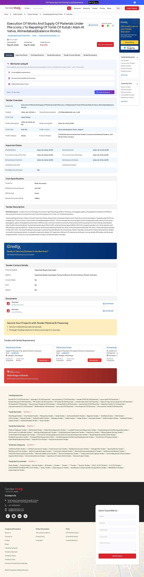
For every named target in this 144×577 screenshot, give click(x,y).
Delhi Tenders (119, 416)
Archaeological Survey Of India (52, 14)
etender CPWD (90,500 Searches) (87, 399)
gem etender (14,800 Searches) (89, 404)
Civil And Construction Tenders (37, 449)
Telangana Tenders (57, 418)
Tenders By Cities (126, 83)
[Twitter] (25, 516)
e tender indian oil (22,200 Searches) (86, 402)
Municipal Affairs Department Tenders (42, 437)
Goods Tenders (25, 465)
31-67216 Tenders (115, 465)
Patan (11, 39)
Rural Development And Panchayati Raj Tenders (113, 430)
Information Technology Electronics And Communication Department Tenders (62, 435)
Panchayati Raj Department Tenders (45, 432)
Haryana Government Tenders (58, 439)
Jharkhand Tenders (126, 418)
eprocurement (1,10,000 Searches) (63, 399)
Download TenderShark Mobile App (16, 563)
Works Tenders (13, 465)
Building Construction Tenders (79, 449)
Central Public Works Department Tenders (22, 435)
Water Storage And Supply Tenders (40, 451)
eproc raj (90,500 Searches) (109, 399)
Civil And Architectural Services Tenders (21, 453)
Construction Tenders (128, 63)
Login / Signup (132, 8)
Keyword (77, 8)
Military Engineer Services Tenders (112, 432)
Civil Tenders (125, 60)
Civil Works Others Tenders (17, 449)
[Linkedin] (20, 516)
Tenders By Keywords (128, 57)
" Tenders (64, 465)
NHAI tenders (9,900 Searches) (44, 406)
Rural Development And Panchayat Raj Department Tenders (75, 437)
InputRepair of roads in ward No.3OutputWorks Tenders (88, 468)
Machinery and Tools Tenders (18, 451)
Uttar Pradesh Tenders (31, 416)
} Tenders (57, 465)
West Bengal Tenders (15, 416)
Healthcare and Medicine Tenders (113, 451)
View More (26, 412)
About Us (8, 533)
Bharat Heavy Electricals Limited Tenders (102, 435)
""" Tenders (72, 465)
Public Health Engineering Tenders (19, 439)
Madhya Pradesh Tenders (41, 418)
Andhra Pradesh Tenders (110, 418)
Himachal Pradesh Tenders (29, 420)
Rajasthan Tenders (93, 416)
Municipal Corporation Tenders (18, 437)
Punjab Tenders (82, 418)
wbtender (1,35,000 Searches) (40, 399)
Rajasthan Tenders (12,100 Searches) (113, 404)
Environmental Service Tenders (35, 456)
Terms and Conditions (43, 533)
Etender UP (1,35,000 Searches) (19, 399)
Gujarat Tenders (33, 14)
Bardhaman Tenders (127, 97)
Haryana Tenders (25, 418)
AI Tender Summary (72, 536)
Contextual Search (72, 540)
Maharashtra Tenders (46, 416)
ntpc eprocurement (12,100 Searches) (21, 406)
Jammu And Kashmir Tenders (76, 416)
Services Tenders (37, 465)
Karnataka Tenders (95, 418)
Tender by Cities (10, 559)
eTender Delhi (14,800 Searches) (67, 404)
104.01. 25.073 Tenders (99, 465)
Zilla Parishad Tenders (35, 430)
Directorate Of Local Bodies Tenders (20, 432)
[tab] (9, 55)
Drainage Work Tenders (98, 449)
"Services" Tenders (84, 465)
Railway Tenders (126, 66)
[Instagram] (14, 516)
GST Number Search (72, 533)
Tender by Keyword (11, 552)
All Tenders (48, 465)
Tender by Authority (11, 548)
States (94, 8)
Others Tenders (126, 87)
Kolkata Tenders (126, 92)
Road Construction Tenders (58, 449)
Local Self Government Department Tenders (82, 430)
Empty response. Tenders (60, 468)
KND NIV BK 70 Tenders (115, 468)
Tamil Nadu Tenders (107, 416)
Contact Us (8, 536)
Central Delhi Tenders (127, 95)
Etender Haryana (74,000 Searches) (20, 402)
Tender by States (10, 555)
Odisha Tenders (70, 418)
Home (6, 14)
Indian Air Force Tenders (39, 439)
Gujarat (15, 39)
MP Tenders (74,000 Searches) (43, 402)
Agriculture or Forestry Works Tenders (59, 456)
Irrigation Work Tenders (16, 456)
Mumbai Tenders (126, 89)
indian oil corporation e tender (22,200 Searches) (116, 402)
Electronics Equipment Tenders (69, 453)
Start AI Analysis (104, 92)
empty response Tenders (16, 470)
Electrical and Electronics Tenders (46, 453)
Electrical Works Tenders (115, 449)
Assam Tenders (44, 420)
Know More (129, 42)
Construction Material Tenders (63, 451)
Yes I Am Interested (105, 44)
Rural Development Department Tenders (71, 432)
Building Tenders (126, 71)
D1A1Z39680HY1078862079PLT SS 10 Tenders (24, 468)
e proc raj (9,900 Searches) (64, 406)
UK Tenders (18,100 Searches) (18, 404)
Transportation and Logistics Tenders (93, 453)
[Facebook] (8, 516)
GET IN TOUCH (117, 556)
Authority (86, 8)
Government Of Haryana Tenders (106, 437)
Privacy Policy (40, 536)
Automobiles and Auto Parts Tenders (118, 453)
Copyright (39, 540)
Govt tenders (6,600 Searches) (85, 406)
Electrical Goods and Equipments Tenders (88, 451)
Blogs (109, 8)
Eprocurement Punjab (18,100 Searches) (42, 404)
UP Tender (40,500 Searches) (64, 402)
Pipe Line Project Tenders (81, 456)
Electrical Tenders (126, 68)
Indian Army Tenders (92, 432)
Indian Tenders (17, 14)
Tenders (26, 8)
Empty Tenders (45, 468)
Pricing (102, 8)
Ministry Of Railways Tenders (18, 430)
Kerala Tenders (60, 416)
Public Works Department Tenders (55, 430)
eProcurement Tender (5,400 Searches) (110, 406)
